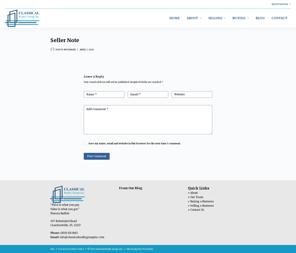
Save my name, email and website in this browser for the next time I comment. (134, 143)
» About (193, 192)
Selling (215, 18)
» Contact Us (196, 209)
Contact (279, 18)
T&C (52, 249)
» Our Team (195, 197)
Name (91, 94)
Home (174, 18)
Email (135, 94)
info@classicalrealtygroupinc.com (82, 237)
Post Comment (96, 156)
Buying (238, 18)
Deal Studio (147, 249)
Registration (280, 4)
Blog (260, 18)
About (192, 18)
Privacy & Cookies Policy (71, 249)
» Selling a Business (201, 205)
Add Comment (97, 109)
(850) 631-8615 (69, 233)
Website (179, 94)
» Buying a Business (201, 201)
